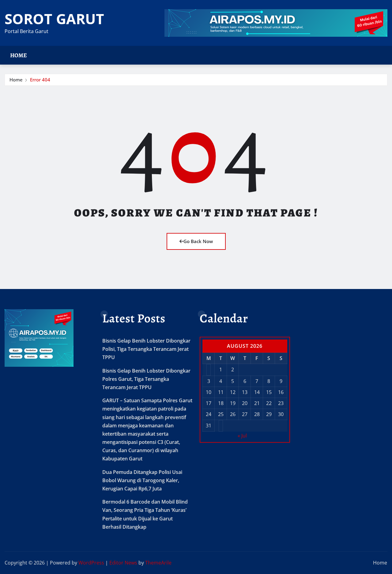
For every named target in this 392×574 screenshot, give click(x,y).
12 (233, 392)
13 (244, 392)
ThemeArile (158, 562)
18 (221, 403)
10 (208, 392)
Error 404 (40, 80)
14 (257, 392)
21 (257, 403)
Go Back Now (198, 241)
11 (221, 392)
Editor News (123, 562)
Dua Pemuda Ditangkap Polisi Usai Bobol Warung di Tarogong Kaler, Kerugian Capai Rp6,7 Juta (142, 480)
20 (244, 403)
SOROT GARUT (54, 18)
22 (269, 403)
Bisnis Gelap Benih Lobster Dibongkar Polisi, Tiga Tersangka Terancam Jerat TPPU (146, 349)
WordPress (91, 562)
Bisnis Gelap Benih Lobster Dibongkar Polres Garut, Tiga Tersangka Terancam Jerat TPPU (146, 379)
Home (18, 55)
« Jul (242, 435)
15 (269, 392)
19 (233, 403)
